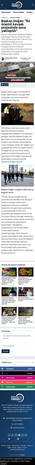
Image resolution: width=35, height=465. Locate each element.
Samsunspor (6, 12)
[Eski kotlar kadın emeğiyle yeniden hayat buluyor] (25, 291)
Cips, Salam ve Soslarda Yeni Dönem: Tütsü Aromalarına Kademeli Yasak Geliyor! (25, 281)
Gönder (5, 351)
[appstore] (12, 439)
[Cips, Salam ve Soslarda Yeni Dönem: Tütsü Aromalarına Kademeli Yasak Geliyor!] (25, 272)
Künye (25, 447)
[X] (12, 435)
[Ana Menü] (2, 5)
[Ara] (33, 5)
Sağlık (9, 447)
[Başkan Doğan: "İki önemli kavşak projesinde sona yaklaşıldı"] (17, 72)
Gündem (29, 12)
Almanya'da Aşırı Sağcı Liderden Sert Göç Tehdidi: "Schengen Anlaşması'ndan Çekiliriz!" (9, 281)
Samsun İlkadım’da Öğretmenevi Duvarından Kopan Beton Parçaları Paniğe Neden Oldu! (25, 320)
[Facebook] (9, 435)
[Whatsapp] (22, 435)
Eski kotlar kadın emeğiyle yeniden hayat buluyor (25, 298)
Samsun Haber (18, 12)
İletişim (19, 447)
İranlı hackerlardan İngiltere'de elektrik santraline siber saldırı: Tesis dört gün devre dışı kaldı (9, 300)
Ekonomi (30, 445)
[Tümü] (32, 362)
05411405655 (18, 424)
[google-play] (22, 439)
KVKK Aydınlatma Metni (17, 449)
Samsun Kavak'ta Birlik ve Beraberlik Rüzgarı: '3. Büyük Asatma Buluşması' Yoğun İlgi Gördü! (9, 320)
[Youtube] (19, 435)
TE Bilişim (22, 455)
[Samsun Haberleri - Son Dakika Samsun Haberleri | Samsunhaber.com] (17, 5)
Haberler (4, 17)
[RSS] (25, 435)
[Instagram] (15, 435)
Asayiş (14, 447)
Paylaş (6, 85)
